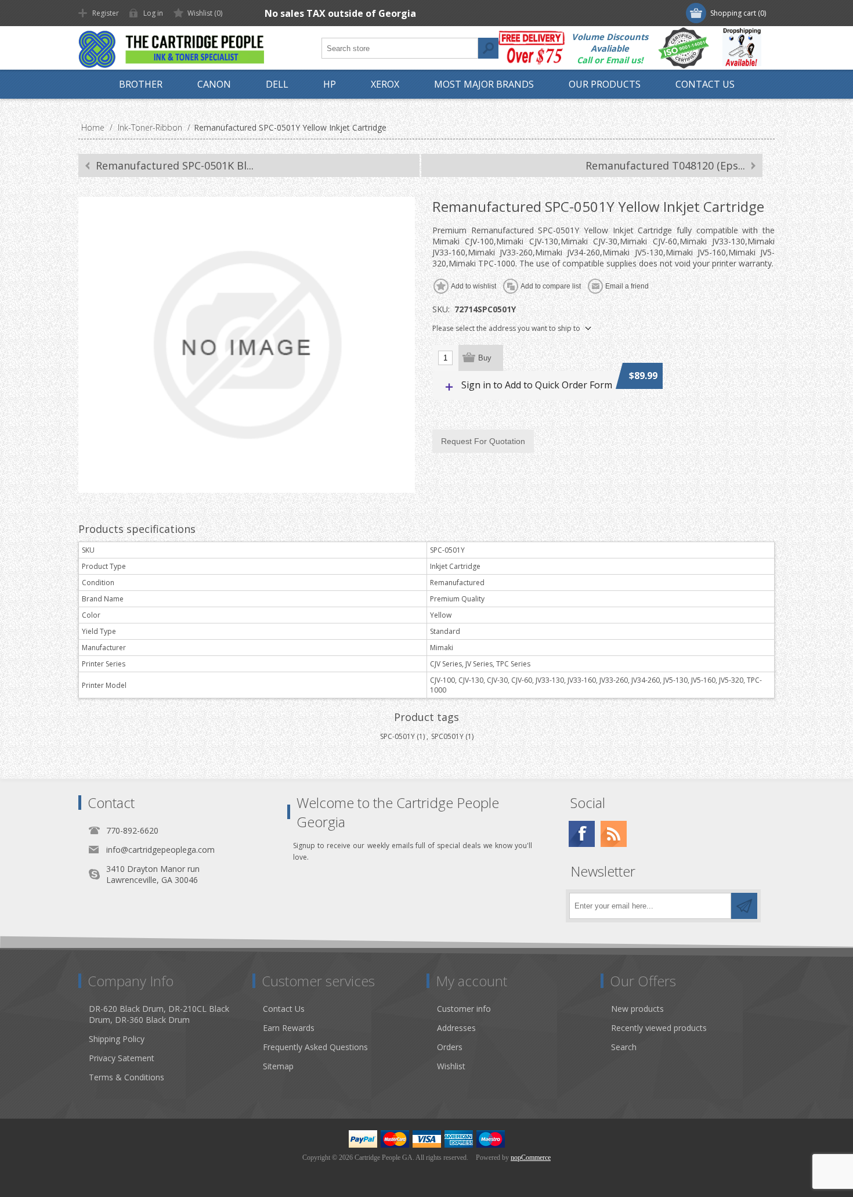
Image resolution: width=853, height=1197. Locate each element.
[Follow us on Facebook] (582, 834)
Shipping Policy (116, 1038)
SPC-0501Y (397, 736)
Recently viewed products (659, 1027)
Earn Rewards (289, 1027)
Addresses (456, 1027)
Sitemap (278, 1066)
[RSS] (614, 834)
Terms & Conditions (126, 1077)
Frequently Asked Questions (315, 1046)
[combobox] (399, 48)
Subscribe (744, 906)
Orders (449, 1046)
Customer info (464, 1008)
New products (637, 1008)
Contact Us (284, 1008)
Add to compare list (551, 286)
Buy (484, 358)
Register (105, 13)
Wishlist (451, 1066)
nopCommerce (531, 1157)
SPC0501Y (447, 736)
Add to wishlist (473, 286)
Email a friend (627, 286)
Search (488, 48)
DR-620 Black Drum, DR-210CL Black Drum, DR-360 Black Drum (159, 1014)
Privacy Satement (121, 1057)
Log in (153, 13)
